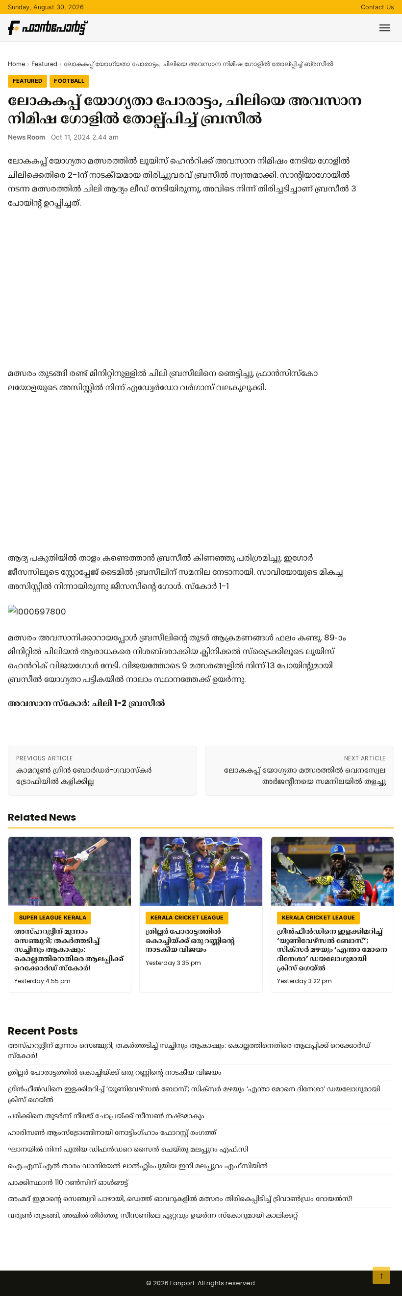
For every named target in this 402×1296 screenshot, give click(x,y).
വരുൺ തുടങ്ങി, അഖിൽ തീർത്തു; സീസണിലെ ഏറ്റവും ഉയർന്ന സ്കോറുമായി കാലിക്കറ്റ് (153, 1215)
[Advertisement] (184, 287)
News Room (26, 137)
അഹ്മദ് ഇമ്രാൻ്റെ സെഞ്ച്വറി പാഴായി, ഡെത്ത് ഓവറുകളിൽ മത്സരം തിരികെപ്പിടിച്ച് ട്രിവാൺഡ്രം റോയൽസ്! (180, 1198)
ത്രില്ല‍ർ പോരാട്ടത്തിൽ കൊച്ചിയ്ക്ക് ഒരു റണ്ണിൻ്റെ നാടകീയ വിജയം (190, 940)
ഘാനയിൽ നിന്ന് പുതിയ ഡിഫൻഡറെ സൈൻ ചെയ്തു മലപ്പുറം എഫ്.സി (128, 1149)
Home (16, 64)
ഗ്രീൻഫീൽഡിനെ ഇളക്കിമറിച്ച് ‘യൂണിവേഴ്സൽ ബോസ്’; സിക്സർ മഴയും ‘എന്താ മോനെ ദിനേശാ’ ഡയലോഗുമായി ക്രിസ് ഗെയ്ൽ (332, 949)
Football (69, 80)
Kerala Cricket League (187, 917)
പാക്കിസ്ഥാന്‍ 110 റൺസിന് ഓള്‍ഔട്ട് (68, 1182)
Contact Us (377, 7)
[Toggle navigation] (385, 28)
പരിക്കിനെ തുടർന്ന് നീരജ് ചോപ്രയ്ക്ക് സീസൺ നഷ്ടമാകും (106, 1116)
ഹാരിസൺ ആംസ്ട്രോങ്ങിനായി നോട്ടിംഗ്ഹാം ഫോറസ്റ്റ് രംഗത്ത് (112, 1132)
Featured (44, 64)
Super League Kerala (52, 917)
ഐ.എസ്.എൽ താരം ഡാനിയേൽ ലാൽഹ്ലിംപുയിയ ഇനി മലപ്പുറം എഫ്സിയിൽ (138, 1166)
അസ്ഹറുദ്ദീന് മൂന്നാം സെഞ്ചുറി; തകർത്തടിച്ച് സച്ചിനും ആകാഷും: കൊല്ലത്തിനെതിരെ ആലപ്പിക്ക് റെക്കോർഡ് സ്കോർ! (69, 949)
